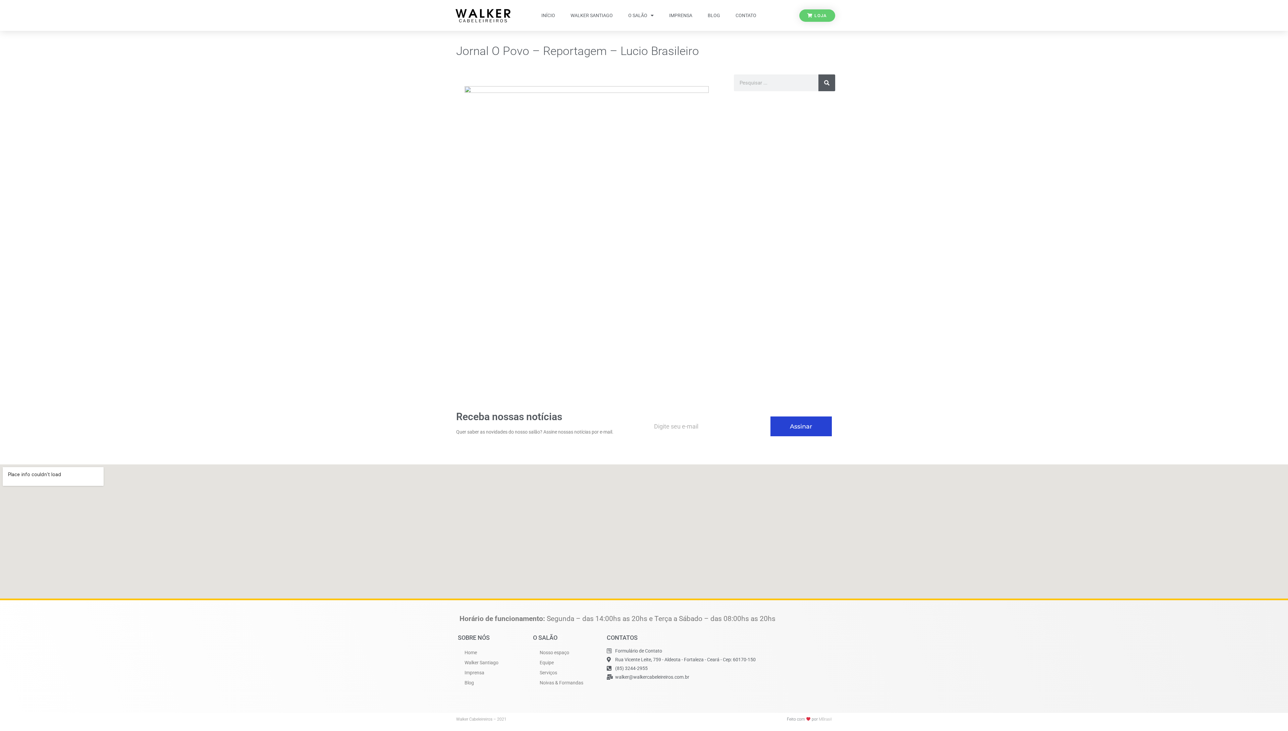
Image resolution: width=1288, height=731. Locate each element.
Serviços (548, 672)
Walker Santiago (592, 15)
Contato (746, 15)
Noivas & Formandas (561, 682)
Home (471, 652)
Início (548, 15)
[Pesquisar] (826, 82)
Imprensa (680, 15)
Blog (714, 15)
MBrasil (825, 719)
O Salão (637, 15)
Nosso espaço (554, 652)
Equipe (547, 662)
